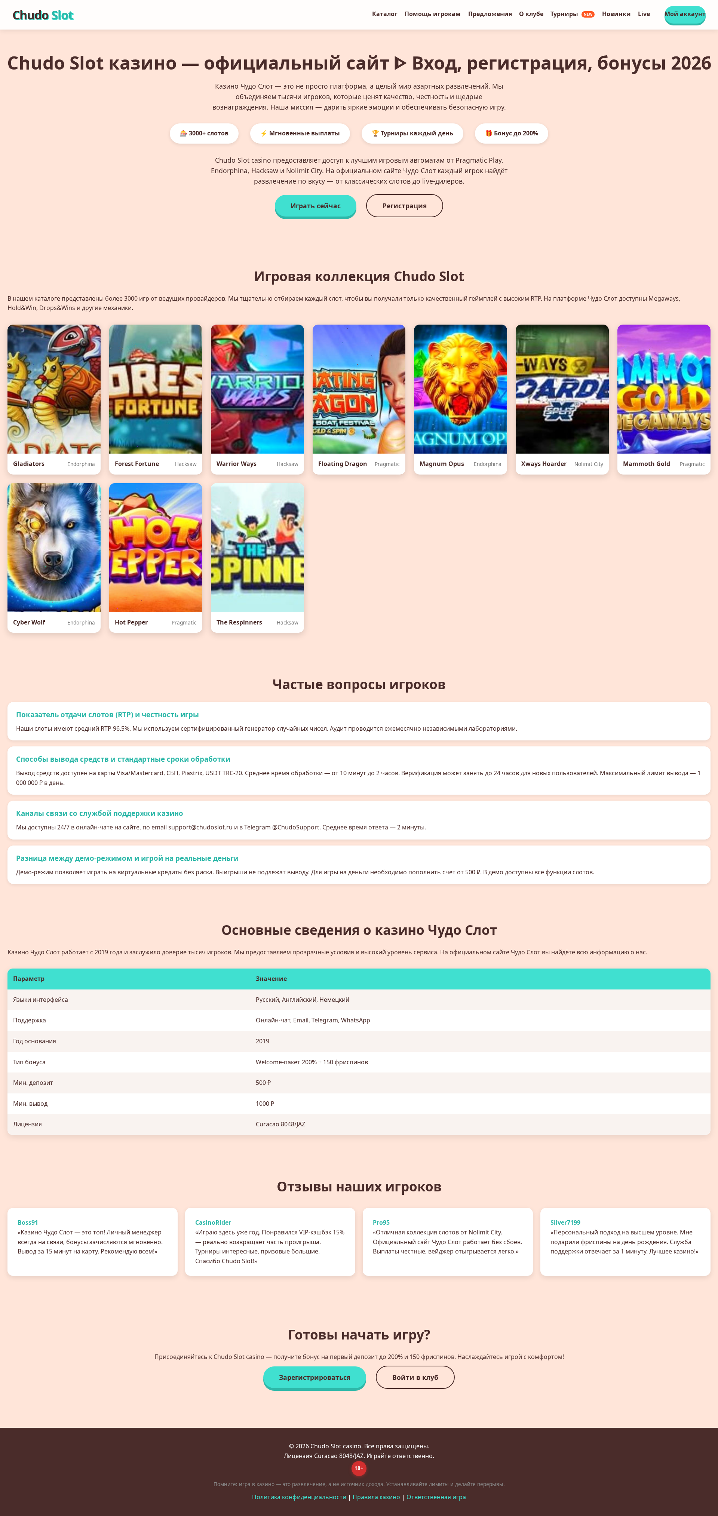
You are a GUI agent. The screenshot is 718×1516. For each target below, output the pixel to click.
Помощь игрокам (433, 14)
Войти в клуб (415, 1377)
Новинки (616, 14)
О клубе (531, 14)
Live (644, 14)
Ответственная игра (436, 1497)
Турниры (571, 14)
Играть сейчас (316, 205)
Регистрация (405, 205)
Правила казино (376, 1497)
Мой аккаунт (685, 14)
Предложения (490, 14)
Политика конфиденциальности (299, 1497)
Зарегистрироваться (314, 1377)
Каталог (385, 14)
